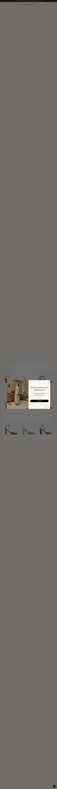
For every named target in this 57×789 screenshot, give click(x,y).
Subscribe (39, 401)
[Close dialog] (49, 381)
